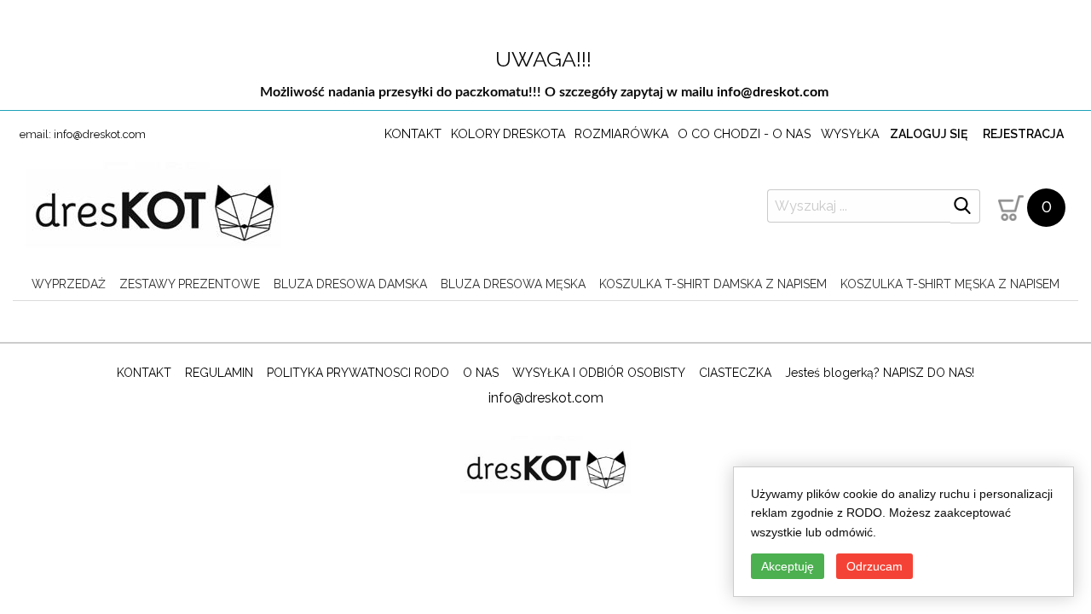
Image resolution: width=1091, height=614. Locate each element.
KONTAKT (144, 372)
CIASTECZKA (735, 372)
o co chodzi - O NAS (744, 133)
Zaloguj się (928, 134)
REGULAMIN (219, 372)
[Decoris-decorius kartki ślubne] (153, 209)
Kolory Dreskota (508, 133)
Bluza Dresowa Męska (513, 284)
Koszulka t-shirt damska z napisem (713, 284)
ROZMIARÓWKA (621, 133)
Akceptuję (787, 566)
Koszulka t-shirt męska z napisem (949, 284)
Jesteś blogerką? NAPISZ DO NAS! (879, 372)
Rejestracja (1023, 134)
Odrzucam (874, 566)
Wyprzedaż (69, 284)
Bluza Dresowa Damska (350, 284)
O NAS (481, 372)
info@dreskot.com (772, 92)
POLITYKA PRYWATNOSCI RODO (358, 372)
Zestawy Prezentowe (189, 284)
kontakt (413, 133)
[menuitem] (69, 284)
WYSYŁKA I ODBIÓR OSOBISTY (598, 372)
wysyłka (850, 133)
